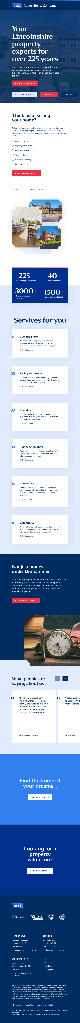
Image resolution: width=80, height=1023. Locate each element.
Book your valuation (25, 173)
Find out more (27, 350)
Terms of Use (29, 1005)
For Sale (48, 94)
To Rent (68, 94)
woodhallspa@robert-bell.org (23, 974)
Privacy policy (17, 1005)
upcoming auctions (24, 600)
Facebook (49, 963)
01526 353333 (17, 970)
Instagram (49, 970)
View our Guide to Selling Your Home (28, 190)
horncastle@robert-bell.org (25, 950)
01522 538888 (49, 947)
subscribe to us (39, 797)
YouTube (48, 966)
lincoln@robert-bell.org (55, 950)
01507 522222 (17, 947)
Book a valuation (23, 83)
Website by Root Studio (45, 1005)
